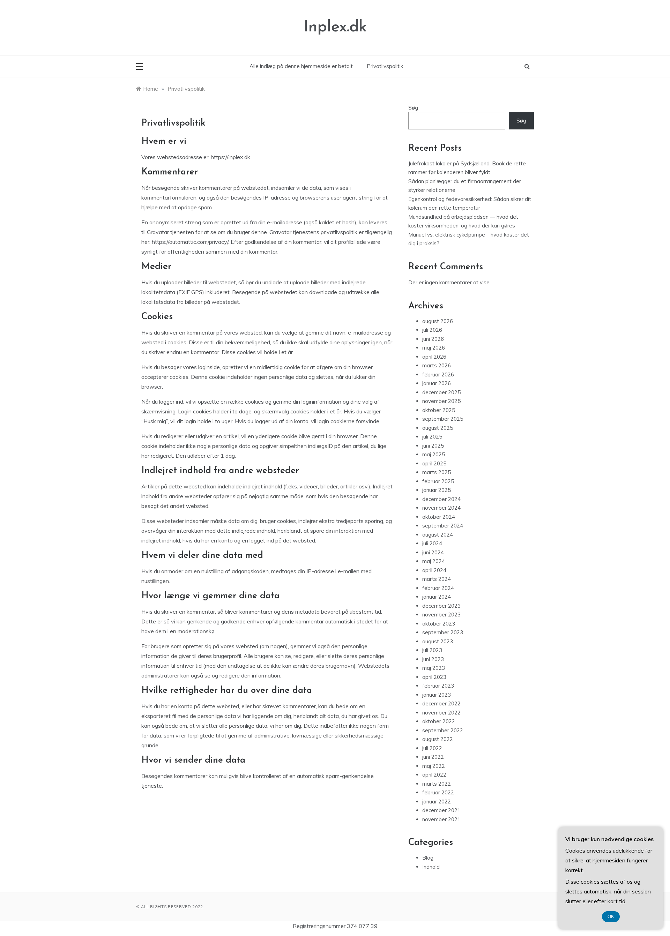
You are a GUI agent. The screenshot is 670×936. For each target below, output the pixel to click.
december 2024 (441, 499)
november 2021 (441, 819)
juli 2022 (432, 748)
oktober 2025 (438, 410)
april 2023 (434, 677)
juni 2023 (433, 659)
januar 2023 (436, 694)
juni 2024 (433, 552)
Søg (413, 107)
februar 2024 (438, 588)
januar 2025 (436, 490)
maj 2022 (433, 766)
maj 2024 (433, 561)
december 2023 (441, 605)
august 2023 (437, 641)
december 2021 (441, 810)
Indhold (431, 866)
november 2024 (441, 507)
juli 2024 (432, 543)
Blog (427, 857)
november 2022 (441, 712)
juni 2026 (433, 339)
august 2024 (437, 534)
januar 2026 (436, 383)
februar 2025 (438, 481)
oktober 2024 (438, 517)
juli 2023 (432, 650)
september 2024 (442, 525)
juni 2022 (433, 757)
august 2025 (437, 428)
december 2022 (441, 703)
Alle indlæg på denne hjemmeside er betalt (301, 66)
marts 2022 (436, 783)
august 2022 (437, 739)
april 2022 (434, 774)
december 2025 (441, 392)
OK (611, 916)
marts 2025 (436, 472)
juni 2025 (433, 445)
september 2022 (442, 730)
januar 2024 (436, 596)
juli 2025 (432, 436)
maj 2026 (433, 347)
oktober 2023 (438, 623)
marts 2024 (436, 579)
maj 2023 (433, 668)
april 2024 (434, 570)
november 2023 (441, 614)
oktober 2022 (438, 721)
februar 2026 (438, 374)
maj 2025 (433, 454)
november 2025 (441, 401)
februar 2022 (438, 792)
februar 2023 (438, 685)
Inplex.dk (335, 27)
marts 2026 (436, 365)
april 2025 (434, 463)
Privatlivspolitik (385, 66)
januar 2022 (436, 801)
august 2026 (437, 321)
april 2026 (434, 356)
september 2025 (442, 418)
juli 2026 (432, 330)
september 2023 (442, 632)
